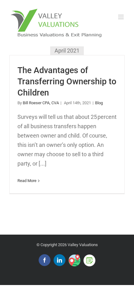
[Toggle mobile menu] (121, 17)
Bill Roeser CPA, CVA (41, 103)
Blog (99, 103)
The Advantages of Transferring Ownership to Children (66, 81)
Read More (26, 180)
